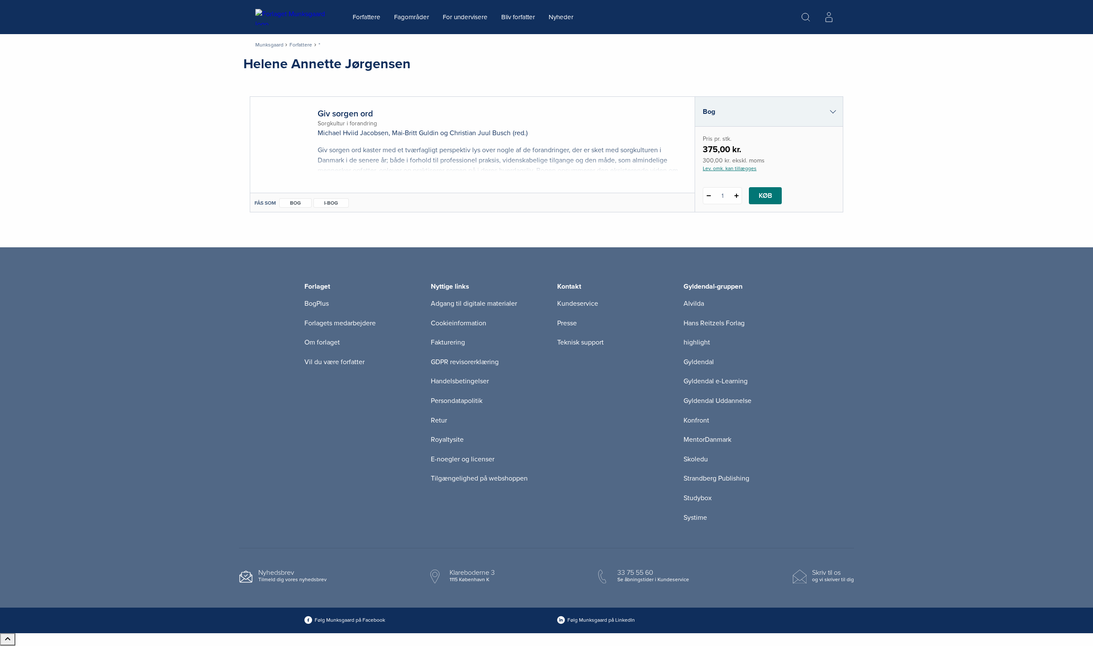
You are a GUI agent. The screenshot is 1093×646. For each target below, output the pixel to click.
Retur (439, 420)
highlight (697, 342)
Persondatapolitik (456, 401)
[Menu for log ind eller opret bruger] (828, 17)
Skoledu (696, 459)
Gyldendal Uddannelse (717, 401)
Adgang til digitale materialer (474, 303)
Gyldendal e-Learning (716, 381)
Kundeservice (577, 303)
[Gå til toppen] (7, 639)
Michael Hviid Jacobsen (353, 133)
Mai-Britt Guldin (415, 133)
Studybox (698, 498)
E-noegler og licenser (462, 459)
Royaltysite (447, 439)
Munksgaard (269, 45)
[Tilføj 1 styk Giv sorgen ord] (736, 196)
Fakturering (448, 342)
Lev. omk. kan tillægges (730, 168)
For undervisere (465, 17)
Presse (567, 323)
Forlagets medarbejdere (340, 323)
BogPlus (316, 303)
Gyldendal (699, 362)
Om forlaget (322, 342)
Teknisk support (580, 342)
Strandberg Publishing (716, 478)
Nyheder (561, 17)
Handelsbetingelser (460, 381)
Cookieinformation (458, 323)
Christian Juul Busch (480, 133)
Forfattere (366, 17)
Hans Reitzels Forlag (714, 323)
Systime (695, 517)
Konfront (696, 420)
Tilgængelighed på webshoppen (479, 478)
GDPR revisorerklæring (465, 362)
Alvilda (694, 303)
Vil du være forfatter (334, 362)
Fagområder (411, 17)
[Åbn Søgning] (805, 17)
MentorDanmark (707, 439)
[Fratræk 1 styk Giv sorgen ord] (708, 196)
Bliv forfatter (518, 17)
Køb (765, 195)
